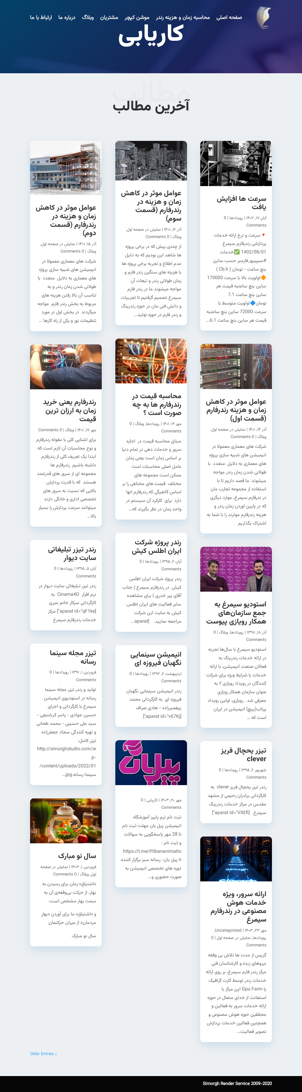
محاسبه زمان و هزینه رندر (183, 18)
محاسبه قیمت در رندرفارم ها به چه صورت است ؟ (156, 405)
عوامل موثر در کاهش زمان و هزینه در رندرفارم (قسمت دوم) (66, 220)
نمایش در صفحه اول (228, 430)
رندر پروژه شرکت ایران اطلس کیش (156, 547)
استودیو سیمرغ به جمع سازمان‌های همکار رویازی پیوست (236, 613)
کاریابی (152, 800)
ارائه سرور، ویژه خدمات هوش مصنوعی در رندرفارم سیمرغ (238, 907)
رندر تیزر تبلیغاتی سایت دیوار (72, 554)
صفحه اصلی (229, 18)
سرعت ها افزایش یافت (241, 203)
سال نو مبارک (77, 856)
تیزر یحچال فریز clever (243, 755)
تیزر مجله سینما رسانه (73, 658)
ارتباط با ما (41, 18)
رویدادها (236, 218)
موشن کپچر (137, 18)
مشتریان (109, 18)
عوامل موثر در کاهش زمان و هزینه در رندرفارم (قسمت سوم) (151, 206)
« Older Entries (43, 1054)
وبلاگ (88, 18)
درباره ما (67, 18)
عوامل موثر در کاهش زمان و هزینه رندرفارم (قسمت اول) (236, 410)
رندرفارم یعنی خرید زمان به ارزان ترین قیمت (69, 411)
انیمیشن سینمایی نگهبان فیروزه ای (155, 659)
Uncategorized (228, 930)
